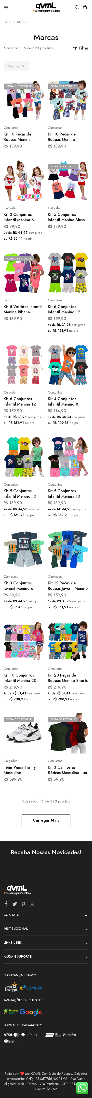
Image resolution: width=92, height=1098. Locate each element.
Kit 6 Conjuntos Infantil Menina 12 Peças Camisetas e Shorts (20, 401)
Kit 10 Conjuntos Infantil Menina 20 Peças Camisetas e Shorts (20, 678)
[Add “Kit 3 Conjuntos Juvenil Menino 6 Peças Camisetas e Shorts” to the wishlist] (35, 553)
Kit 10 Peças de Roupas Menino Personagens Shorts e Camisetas (67, 137)
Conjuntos (11, 127)
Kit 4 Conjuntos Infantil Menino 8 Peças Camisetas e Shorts (64, 401)
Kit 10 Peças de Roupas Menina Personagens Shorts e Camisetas (23, 137)
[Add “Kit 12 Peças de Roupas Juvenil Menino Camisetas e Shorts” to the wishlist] (79, 553)
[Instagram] (32, 905)
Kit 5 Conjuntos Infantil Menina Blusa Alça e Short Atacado (67, 217)
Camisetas (55, 127)
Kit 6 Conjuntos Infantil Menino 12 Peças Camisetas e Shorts (64, 309)
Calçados (10, 760)
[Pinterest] (23, 905)
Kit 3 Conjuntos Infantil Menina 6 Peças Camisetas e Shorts (20, 217)
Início (7, 22)
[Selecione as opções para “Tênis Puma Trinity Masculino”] (35, 719)
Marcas (13, 66)
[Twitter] (15, 905)
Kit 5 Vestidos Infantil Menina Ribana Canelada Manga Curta (23, 309)
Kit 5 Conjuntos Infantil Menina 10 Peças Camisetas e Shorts (64, 493)
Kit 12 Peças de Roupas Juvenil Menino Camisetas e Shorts (68, 586)
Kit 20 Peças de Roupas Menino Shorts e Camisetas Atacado (68, 678)
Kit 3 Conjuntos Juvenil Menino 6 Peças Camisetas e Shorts (20, 586)
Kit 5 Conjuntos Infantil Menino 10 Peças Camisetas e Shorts (20, 493)
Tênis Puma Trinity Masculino (20, 770)
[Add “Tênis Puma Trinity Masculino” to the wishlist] (35, 737)
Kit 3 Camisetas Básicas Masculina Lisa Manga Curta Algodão (67, 770)
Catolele (9, 208)
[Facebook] (6, 904)
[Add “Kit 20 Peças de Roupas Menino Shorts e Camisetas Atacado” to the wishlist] (79, 645)
